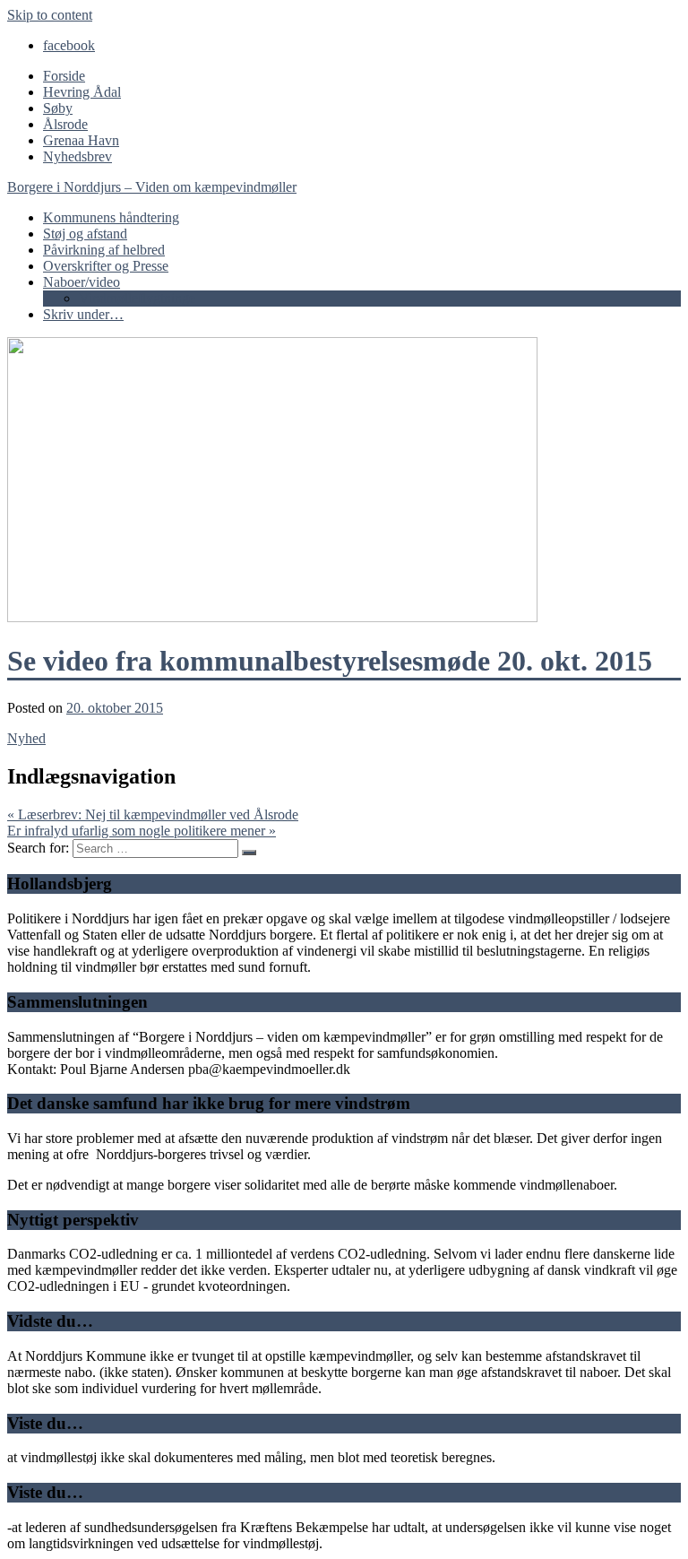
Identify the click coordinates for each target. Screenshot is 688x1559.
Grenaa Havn (81, 140)
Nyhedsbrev (77, 156)
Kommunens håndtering (111, 217)
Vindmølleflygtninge (137, 298)
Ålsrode (65, 124)
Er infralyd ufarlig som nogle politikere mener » (141, 830)
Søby (58, 108)
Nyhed (26, 738)
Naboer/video (81, 282)
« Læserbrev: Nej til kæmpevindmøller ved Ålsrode (152, 814)
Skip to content (49, 14)
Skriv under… (83, 314)
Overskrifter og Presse (105, 265)
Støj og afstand (85, 233)
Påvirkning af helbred (104, 249)
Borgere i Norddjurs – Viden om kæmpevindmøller (152, 187)
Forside (64, 75)
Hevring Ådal (82, 92)
